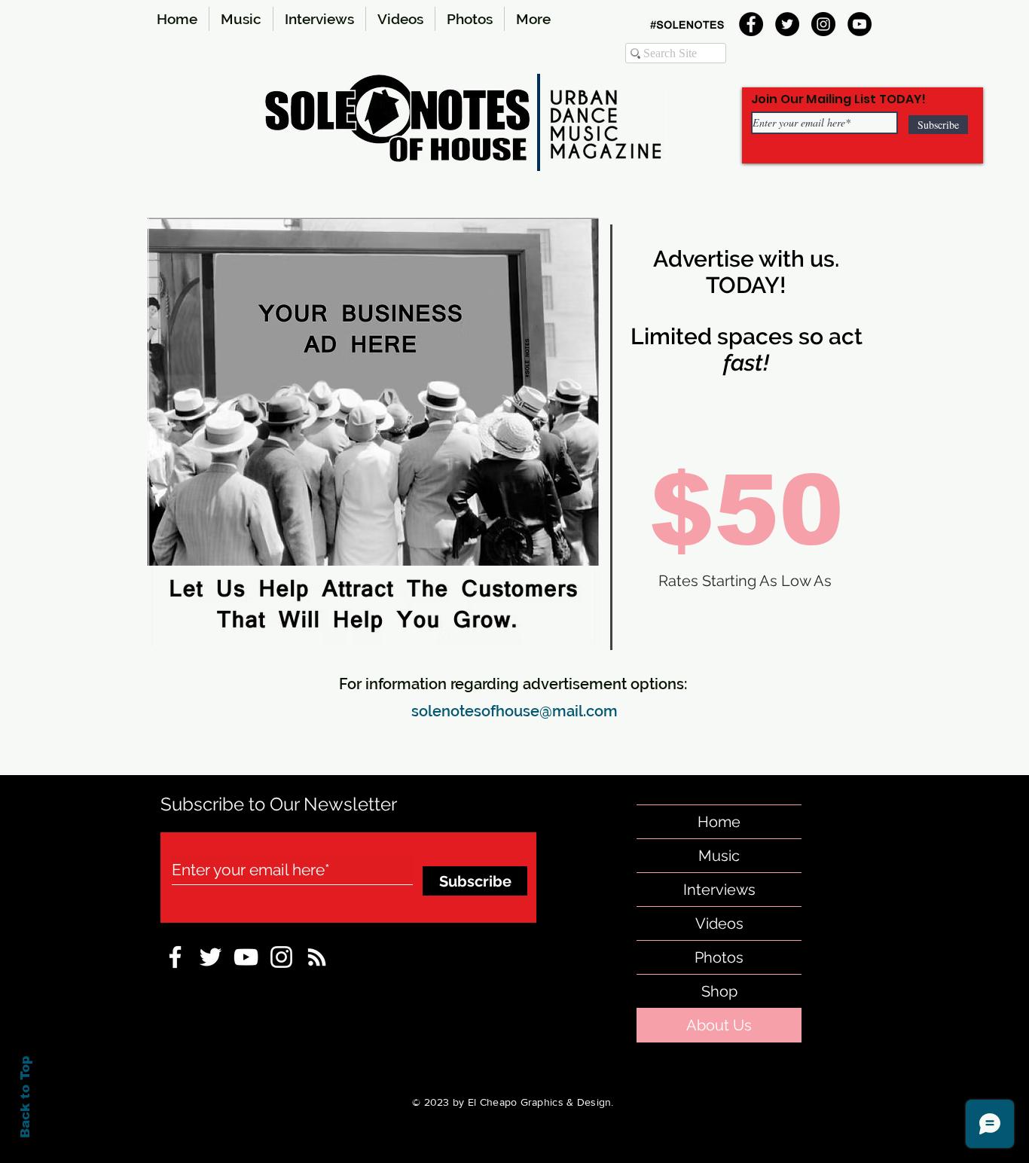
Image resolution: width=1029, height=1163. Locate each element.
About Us (719, 1025)
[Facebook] (751, 24)
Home (719, 822)
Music (719, 856)
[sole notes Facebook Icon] (175, 957)
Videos (719, 923)
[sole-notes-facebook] (246, 957)
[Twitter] (787, 24)
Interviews (719, 890)
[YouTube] (859, 24)
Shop (719, 991)
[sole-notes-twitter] (210, 957)
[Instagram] (823, 24)
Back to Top (25, 1097)
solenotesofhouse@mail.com (514, 711)
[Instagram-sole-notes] (281, 957)
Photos (719, 957)
